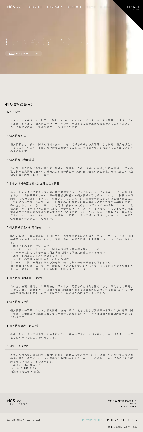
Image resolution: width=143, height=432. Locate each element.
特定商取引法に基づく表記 (122, 426)
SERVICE (35, 7)
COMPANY (55, 7)
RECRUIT (74, 7)
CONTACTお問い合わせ (133, 7)
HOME (11, 53)
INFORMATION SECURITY (122, 420)
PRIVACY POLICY (92, 420)
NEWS (91, 7)
